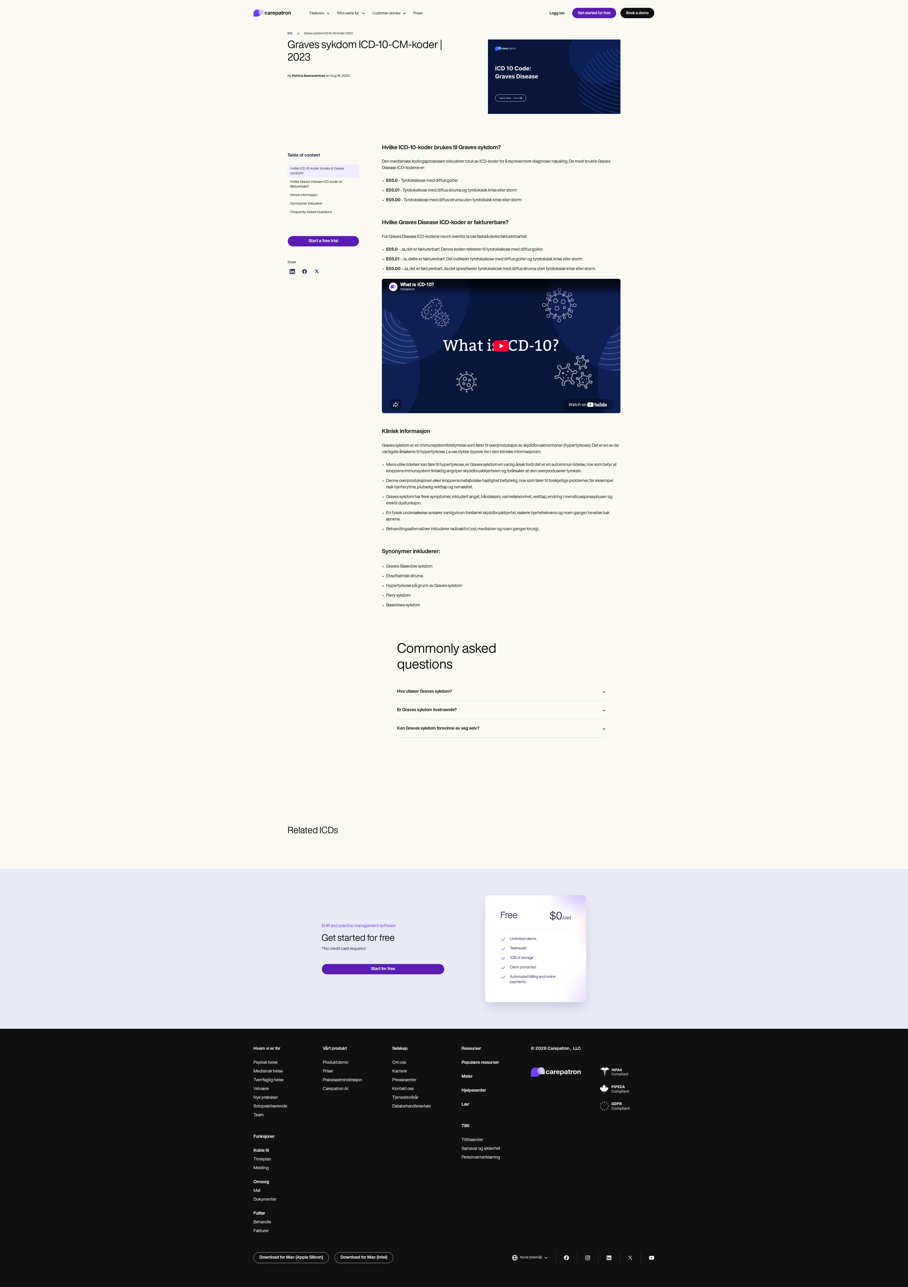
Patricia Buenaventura (308, 76)
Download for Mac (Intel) (363, 1258)
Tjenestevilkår (405, 1098)
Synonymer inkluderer (306, 204)
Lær (465, 1105)
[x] (630, 1258)
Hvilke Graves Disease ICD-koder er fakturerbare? (316, 184)
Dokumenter (264, 1200)
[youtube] (652, 1258)
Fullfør (259, 1214)
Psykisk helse (265, 1063)
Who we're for (348, 13)
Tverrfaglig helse (268, 1080)
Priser (418, 13)
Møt (257, 1191)
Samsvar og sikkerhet (481, 1149)
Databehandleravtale (411, 1106)
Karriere (399, 1071)
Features (317, 13)
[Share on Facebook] (304, 271)
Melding (261, 1168)
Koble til (261, 1151)
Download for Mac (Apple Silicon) (291, 1258)
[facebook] (566, 1258)
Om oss (399, 1063)
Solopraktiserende (270, 1106)
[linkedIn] (609, 1258)
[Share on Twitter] (316, 271)
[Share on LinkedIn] (292, 271)
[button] (529, 1257)
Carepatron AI (335, 1089)
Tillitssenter (472, 1140)
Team (258, 1115)
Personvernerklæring (481, 1158)
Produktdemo (335, 1063)
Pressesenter (404, 1080)
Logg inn (557, 13)
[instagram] (588, 1258)
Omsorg (261, 1182)
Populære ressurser (480, 1063)
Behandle (262, 1222)
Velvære (261, 1089)
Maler (467, 1077)
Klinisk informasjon (304, 195)
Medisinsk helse (268, 1071)
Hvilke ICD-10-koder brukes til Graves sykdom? (317, 171)
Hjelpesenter (474, 1091)
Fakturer (261, 1231)
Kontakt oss (403, 1089)
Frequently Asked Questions (311, 212)
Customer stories (386, 13)
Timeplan (262, 1159)
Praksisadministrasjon (342, 1080)
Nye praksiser (265, 1098)
